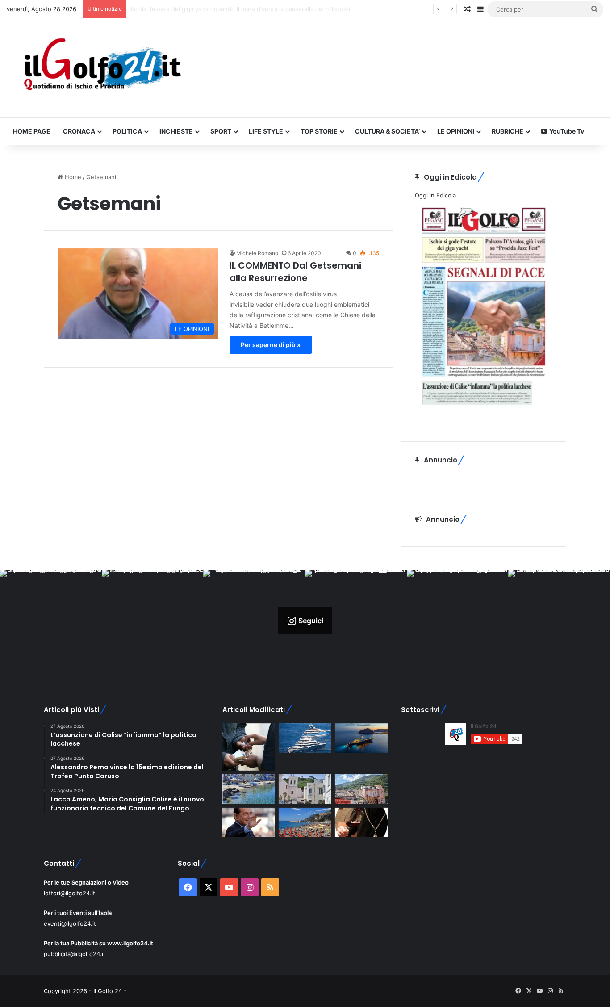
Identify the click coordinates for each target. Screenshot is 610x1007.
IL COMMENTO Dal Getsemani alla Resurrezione (295, 271)
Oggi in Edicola (435, 195)
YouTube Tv (566, 131)
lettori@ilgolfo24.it (69, 893)
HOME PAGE (31, 131)
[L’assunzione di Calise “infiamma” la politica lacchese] (305, 789)
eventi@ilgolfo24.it (70, 923)
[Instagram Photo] (51, 620)
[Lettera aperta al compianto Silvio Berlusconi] (248, 823)
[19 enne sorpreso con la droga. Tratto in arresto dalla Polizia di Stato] (248, 747)
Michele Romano (257, 253)
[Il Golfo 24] (101, 68)
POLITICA (127, 131)
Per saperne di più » (271, 344)
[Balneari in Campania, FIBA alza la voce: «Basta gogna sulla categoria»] (305, 823)
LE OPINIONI (455, 131)
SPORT (220, 131)
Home (72, 176)
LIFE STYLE (266, 131)
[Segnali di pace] (361, 789)
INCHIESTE (176, 131)
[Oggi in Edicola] (483, 409)
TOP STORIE (319, 131)
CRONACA (79, 131)
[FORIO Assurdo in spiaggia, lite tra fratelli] (248, 789)
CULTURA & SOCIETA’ (387, 131)
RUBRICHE (507, 131)
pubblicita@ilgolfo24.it (74, 953)
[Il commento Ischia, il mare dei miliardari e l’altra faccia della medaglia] (305, 738)
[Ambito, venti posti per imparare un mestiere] (361, 823)
